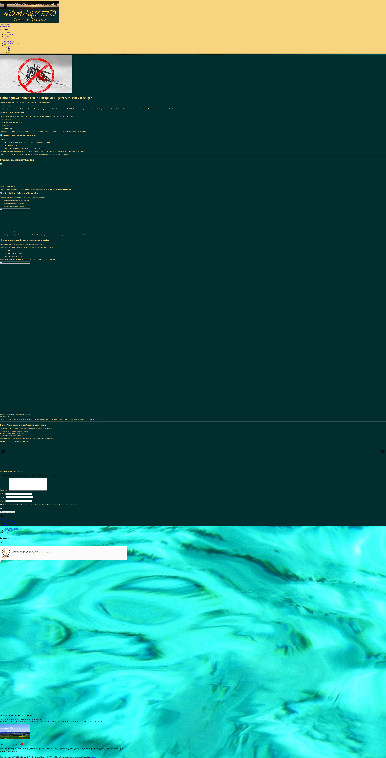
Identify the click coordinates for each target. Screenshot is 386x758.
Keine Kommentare (44, 103)
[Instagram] (3, 542)
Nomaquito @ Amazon (11, 43)
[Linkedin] (2, 542)
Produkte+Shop (9, 34)
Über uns (7, 38)
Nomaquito (33, 103)
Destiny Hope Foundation (41, 721)
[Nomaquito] (29, 23)
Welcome (7, 33)
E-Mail (3, 497)
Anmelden (7, 520)
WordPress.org (8, 525)
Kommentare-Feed (10, 523)
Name (2, 493)
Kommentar (4, 490)
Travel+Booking (9, 42)
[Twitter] (1, 542)
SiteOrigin (92, 757)
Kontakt (6, 40)
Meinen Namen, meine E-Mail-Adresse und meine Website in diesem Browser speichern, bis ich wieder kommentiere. (39, 505)
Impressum (7, 530)
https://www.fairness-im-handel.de (40, 553)
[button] (5, 29)
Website (2, 501)
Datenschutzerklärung (11, 529)
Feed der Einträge (9, 522)
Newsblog (7, 36)
